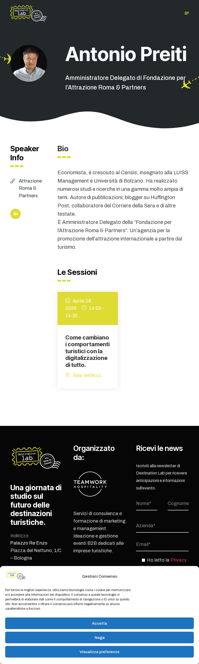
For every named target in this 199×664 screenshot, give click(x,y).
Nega (100, 638)
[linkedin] (15, 214)
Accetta (99, 623)
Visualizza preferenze (99, 652)
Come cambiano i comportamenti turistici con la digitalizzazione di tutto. (87, 351)
